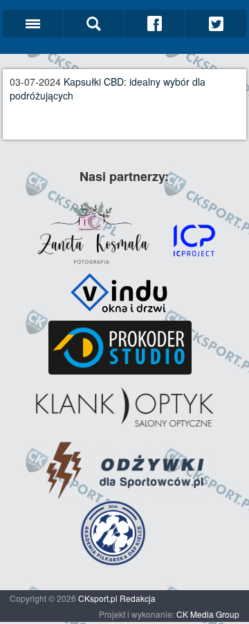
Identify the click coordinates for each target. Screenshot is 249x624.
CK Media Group (207, 614)
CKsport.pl (98, 598)
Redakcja (138, 598)
